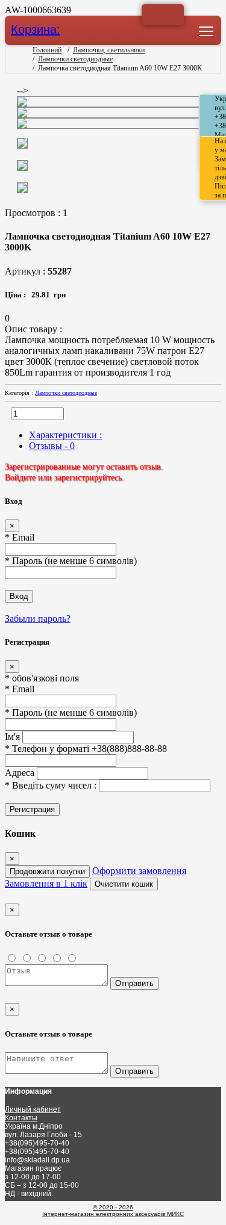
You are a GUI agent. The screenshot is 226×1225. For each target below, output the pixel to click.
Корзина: (35, 28)
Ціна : (18, 294)
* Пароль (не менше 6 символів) (71, 561)
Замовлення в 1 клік (46, 883)
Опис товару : (33, 329)
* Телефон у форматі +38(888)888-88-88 (86, 748)
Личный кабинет (33, 1109)
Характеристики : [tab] (65, 435)
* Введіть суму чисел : (52, 785)
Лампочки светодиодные (75, 59)
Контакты (21, 1118)
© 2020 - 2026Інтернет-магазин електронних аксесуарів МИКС (113, 1210)
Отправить (134, 983)
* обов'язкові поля (42, 678)
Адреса (19, 773)
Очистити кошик (124, 884)
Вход (19, 596)
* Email (19, 537)
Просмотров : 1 (38, 213)
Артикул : (38, 271)
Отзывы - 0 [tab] (52, 446)
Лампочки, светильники (109, 50)
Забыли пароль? (38, 618)
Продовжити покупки (47, 871)
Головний (47, 50)
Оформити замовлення (139, 871)
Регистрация (32, 809)
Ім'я (12, 736)
